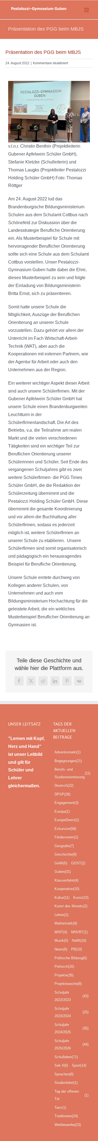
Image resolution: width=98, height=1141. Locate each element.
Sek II (61, 1065)
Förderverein (66, 837)
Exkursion (65, 829)
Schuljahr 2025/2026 (71, 1045)
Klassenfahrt (66, 880)
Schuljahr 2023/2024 (71, 1012)
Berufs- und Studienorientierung (72, 773)
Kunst (80, 898)
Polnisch (64, 966)
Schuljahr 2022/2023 (71, 996)
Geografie (64, 846)
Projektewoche (68, 984)
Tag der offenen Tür (71, 1095)
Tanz (60, 1107)
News (60, 949)
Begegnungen (68, 761)
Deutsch (64, 785)
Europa (62, 811)
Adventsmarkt (67, 752)
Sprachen (64, 1074)
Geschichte (65, 854)
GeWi (60, 863)
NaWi (79, 940)
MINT (60, 932)
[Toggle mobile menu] (87, 10)
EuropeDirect (66, 820)
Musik (61, 940)
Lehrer (61, 915)
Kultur (61, 898)
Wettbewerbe (67, 1125)
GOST (78, 863)
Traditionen (66, 1116)
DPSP (62, 794)
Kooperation (66, 889)
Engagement (66, 803)
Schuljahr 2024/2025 (71, 1028)
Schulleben (66, 1057)
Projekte (64, 975)
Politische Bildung (70, 958)
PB (76, 949)
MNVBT (79, 932)
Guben (62, 872)
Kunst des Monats (70, 906)
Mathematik (65, 923)
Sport (79, 1065)
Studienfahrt (66, 1083)
